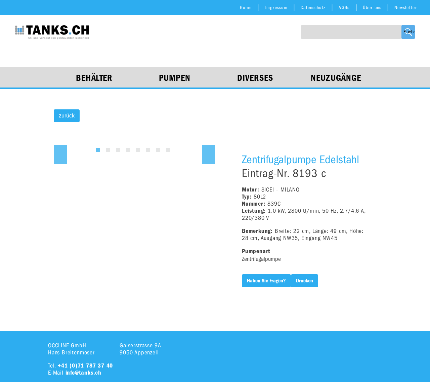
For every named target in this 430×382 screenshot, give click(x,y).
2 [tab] (108, 150)
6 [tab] (148, 150)
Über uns (372, 7)
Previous (60, 154)
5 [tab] (138, 150)
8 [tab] (168, 150)
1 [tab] (98, 150)
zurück (67, 115)
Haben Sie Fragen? (266, 281)
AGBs (344, 7)
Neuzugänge (336, 78)
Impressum (276, 7)
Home (246, 7)
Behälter (94, 78)
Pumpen (175, 78)
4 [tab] (128, 150)
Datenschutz (313, 7)
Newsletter (405, 7)
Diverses (255, 78)
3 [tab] (118, 150)
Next (208, 154)
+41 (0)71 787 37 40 (85, 365)
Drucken (304, 281)
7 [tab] (158, 150)
